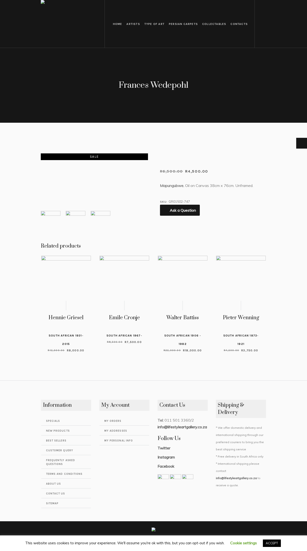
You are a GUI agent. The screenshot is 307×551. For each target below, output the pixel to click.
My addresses (115, 430)
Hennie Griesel (65, 317)
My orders (113, 421)
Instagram (166, 457)
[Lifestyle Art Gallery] (153, 530)
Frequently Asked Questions (60, 462)
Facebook (166, 466)
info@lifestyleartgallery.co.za (182, 426)
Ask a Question (183, 210)
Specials (53, 421)
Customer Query (59, 450)
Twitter (164, 448)
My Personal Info (118, 440)
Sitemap (52, 503)
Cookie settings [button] (243, 542)
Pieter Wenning (241, 317)
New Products (58, 430)
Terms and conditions (64, 474)
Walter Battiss (182, 317)
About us (53, 483)
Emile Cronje (124, 317)
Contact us (55, 493)
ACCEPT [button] (272, 543)
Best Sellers (56, 440)
